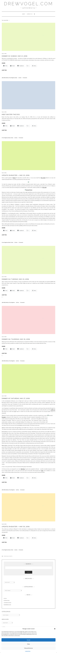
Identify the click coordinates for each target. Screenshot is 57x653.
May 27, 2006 (4, 395)
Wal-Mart (23, 469)
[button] (55, 629)
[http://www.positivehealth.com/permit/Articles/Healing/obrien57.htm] (28, 189)
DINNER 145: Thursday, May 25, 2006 (16, 339)
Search (28, 572)
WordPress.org (7, 604)
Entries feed (6, 600)
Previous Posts (8, 556)
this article (43, 177)
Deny (28, 644)
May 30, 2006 (4, 524)
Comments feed (7, 602)
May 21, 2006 (4, 53)
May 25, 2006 (4, 336)
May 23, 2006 (4, 172)
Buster (16, 77)
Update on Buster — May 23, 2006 (15, 175)
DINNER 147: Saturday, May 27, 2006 (16, 398)
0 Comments (25, 77)
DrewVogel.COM (28, 3)
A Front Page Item (12, 77)
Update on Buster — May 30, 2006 (16, 526)
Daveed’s (4, 417)
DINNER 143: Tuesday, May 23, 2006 (15, 279)
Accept (28, 640)
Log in (5, 598)
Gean (42, 470)
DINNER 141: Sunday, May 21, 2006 (14, 56)
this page (44, 187)
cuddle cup (53, 409)
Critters (12, 137)
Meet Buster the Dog (11, 114)
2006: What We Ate (5, 77)
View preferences (28, 648)
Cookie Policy (27, 651)
